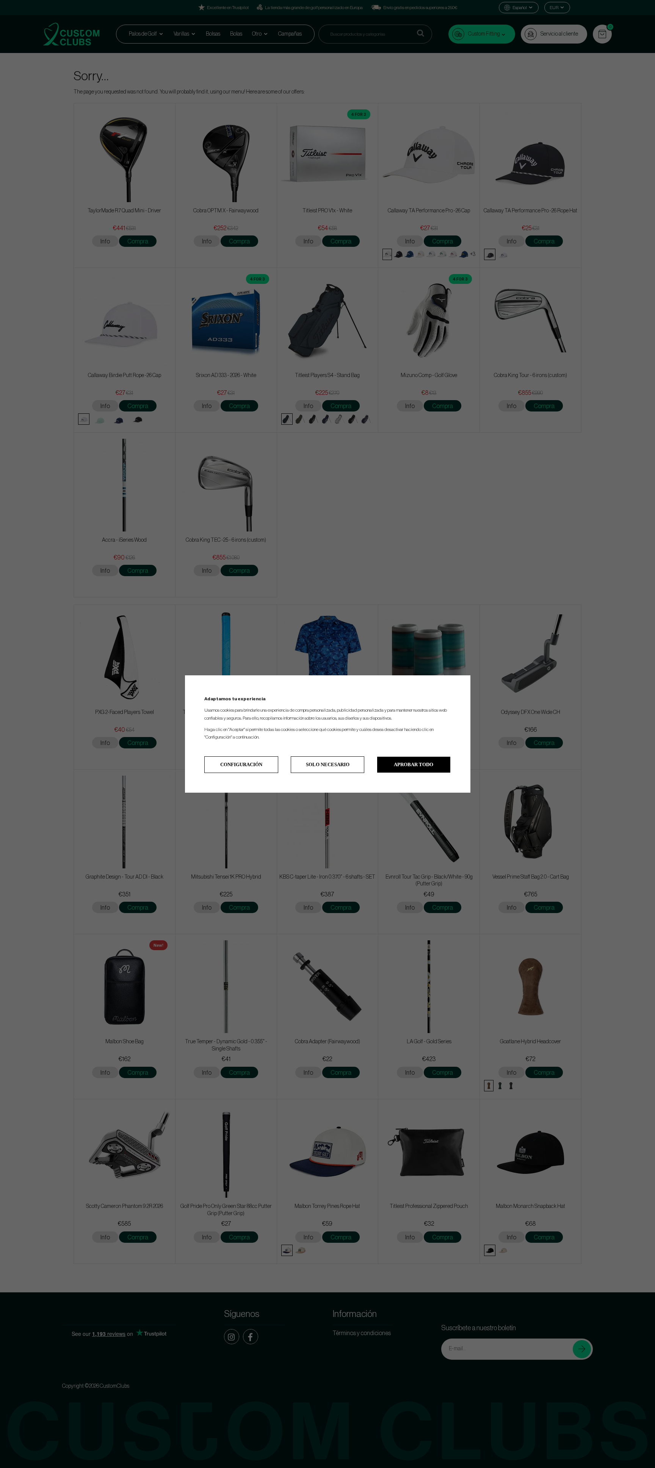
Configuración (241, 764)
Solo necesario (327, 764)
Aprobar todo (413, 764)
